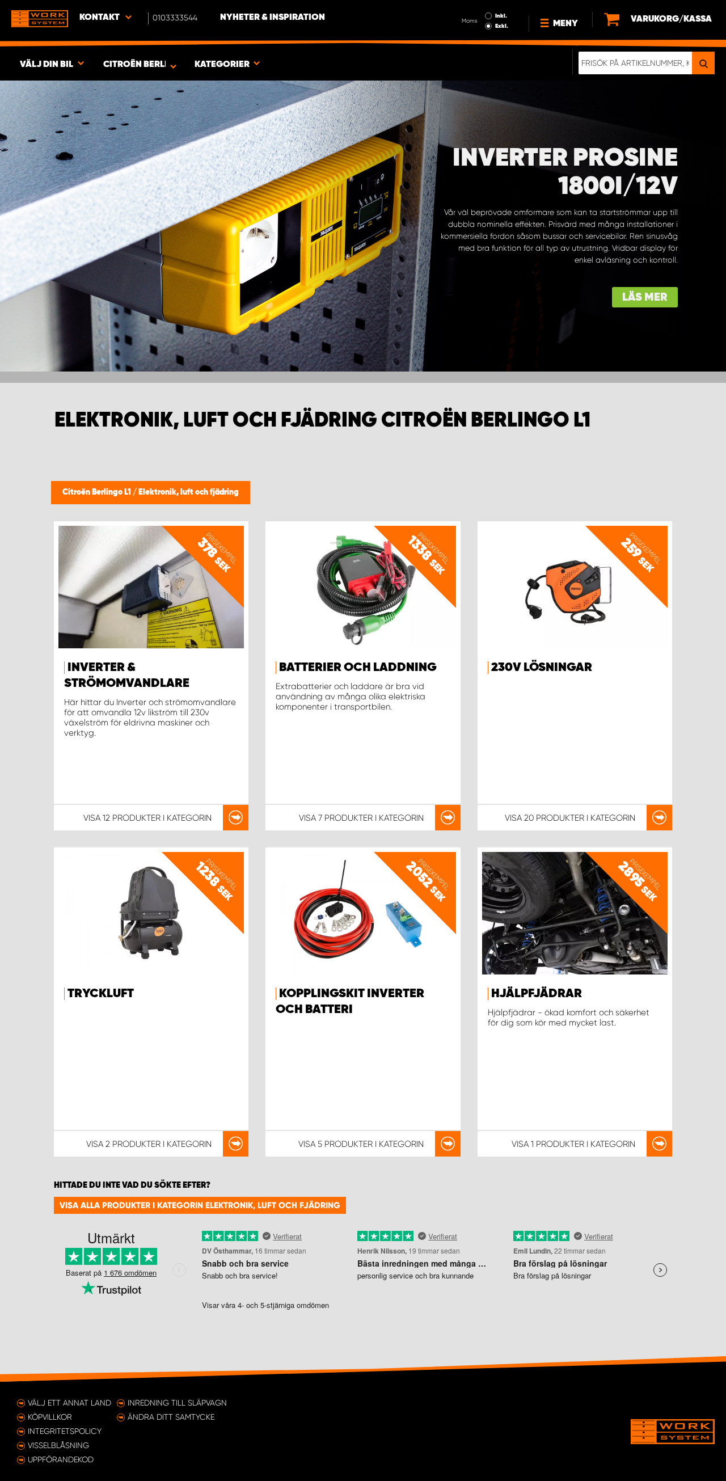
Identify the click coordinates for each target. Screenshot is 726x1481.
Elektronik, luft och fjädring (188, 492)
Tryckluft (100, 994)
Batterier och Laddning (358, 667)
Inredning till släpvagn (177, 1402)
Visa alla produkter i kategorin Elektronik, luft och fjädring (200, 1205)
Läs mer (645, 297)
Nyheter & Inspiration (272, 17)
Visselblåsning (58, 1445)
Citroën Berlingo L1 (97, 492)
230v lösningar (541, 667)
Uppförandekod (61, 1459)
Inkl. (501, 16)
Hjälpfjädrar (536, 994)
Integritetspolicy (65, 1431)
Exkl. (501, 26)
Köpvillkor (50, 1416)
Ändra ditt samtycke (171, 1416)
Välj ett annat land (69, 1402)
